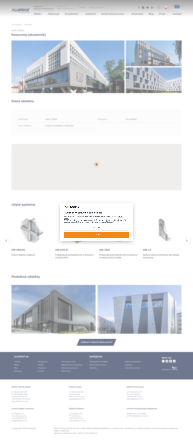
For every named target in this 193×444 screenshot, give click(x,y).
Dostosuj (96, 228)
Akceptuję (96, 235)
